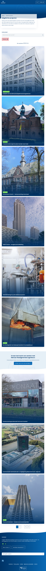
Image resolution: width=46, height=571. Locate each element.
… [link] (22, 527)
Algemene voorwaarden (28, 564)
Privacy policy (16, 564)
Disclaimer (11, 564)
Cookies (21, 564)
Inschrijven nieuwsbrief (18, 547)
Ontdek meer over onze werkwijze (22, 363)
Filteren (4, 39)
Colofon (35, 564)
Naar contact (6, 547)
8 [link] (25, 527)
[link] (28, 527)
